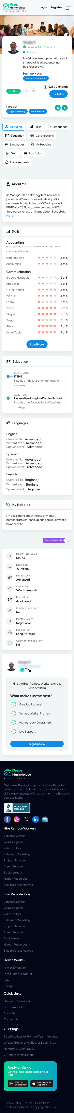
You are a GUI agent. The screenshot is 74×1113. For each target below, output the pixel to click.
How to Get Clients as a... (20, 1048)
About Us (9, 1013)
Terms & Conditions (36, 1103)
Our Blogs (11, 1029)
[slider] (47, 258)
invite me (58, 94)
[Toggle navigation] (69, 7)
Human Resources (15, 878)
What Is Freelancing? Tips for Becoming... (30, 1042)
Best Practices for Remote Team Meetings (31, 1036)
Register (56, 7)
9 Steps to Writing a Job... (19, 1054)
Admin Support (13, 866)
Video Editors (12, 848)
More (9, 215)
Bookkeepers (13, 872)
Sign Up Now (37, 744)
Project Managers (15, 860)
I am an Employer (15, 967)
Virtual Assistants (14, 836)
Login (43, 7)
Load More (37, 344)
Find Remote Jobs (17, 894)
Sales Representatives (18, 884)
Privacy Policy (13, 1103)
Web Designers (13, 842)
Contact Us (11, 1019)
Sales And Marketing (17, 854)
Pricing (8, 986)
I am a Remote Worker (18, 973)
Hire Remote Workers (20, 828)
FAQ (6, 979)
